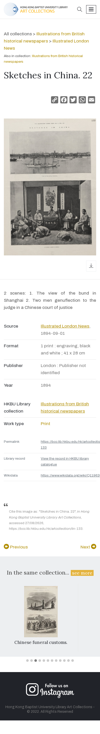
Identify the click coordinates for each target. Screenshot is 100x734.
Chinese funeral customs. (40, 642)
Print (45, 423)
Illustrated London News (65, 326)
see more (82, 573)
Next (86, 547)
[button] (79, 10)
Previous (18, 547)
